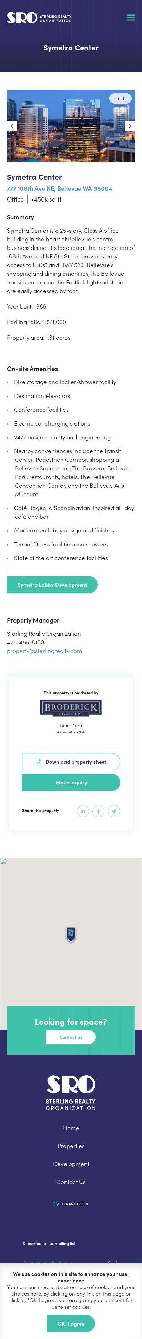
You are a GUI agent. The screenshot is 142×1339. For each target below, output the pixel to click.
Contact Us (71, 1181)
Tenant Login (74, 1203)
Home (71, 1128)
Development (71, 1163)
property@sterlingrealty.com (44, 650)
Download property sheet (73, 761)
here (35, 1293)
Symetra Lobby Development (52, 584)
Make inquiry (71, 782)
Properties (71, 1146)
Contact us (71, 1037)
